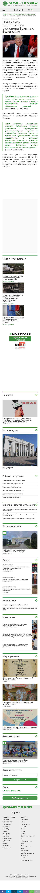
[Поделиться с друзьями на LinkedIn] (20, 891)
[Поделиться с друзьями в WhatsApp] (31, 891)
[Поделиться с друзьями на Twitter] (8, 891)
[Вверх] (37, 891)
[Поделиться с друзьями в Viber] (26, 891)
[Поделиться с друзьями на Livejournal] (14, 891)
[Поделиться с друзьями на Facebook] (3, 891)
